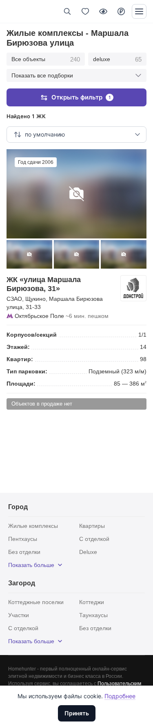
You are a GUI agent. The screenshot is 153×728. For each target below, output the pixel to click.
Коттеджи (91, 602)
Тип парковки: (27, 371)
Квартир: (20, 359)
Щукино (35, 299)
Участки (18, 615)
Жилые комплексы (33, 526)
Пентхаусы (22, 539)
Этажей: (18, 347)
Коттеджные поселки (36, 602)
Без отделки (24, 552)
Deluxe (88, 552)
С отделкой (94, 539)
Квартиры (92, 526)
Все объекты (45, 59)
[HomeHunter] (20, 11)
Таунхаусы (93, 615)
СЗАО (14, 299)
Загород (21, 583)
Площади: (21, 383)
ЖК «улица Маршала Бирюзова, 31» (44, 284)
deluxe (117, 59)
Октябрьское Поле (39, 316)
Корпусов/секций (32, 334)
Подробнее (119, 696)
